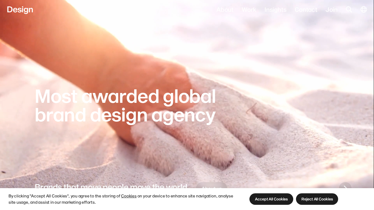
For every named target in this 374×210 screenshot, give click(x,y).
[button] (271, 199)
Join (332, 9)
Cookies (128, 195)
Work (249, 9)
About (225, 9)
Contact (306, 9)
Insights (275, 9)
